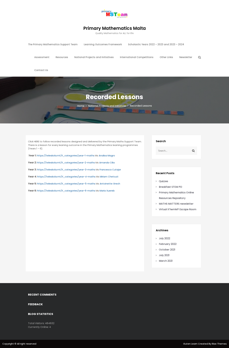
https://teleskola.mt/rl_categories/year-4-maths (66, 176)
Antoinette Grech (110, 183)
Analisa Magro (107, 155)
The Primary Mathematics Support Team (53, 44)
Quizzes (163, 181)
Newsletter (185, 57)
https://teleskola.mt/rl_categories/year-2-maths (66, 162)
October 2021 (167, 249)
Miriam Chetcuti (109, 176)
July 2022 (164, 238)
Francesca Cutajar (110, 169)
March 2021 (166, 261)
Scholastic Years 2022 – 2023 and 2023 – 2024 (156, 44)
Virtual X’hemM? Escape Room (177, 209)
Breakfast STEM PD (170, 187)
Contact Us (41, 70)
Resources (62, 57)
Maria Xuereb (107, 190)
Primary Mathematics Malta (114, 28)
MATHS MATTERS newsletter (176, 204)
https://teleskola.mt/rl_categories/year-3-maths (66, 169)
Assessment (41, 57)
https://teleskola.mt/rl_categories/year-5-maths (66, 183)
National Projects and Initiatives (94, 57)
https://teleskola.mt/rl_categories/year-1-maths (65, 155)
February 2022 (168, 244)
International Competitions (136, 57)
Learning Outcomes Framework (103, 44)
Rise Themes (219, 343)
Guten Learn (190, 343)
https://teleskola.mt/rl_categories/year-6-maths (66, 190)
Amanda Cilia (107, 162)
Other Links (166, 57)
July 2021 (164, 255)
